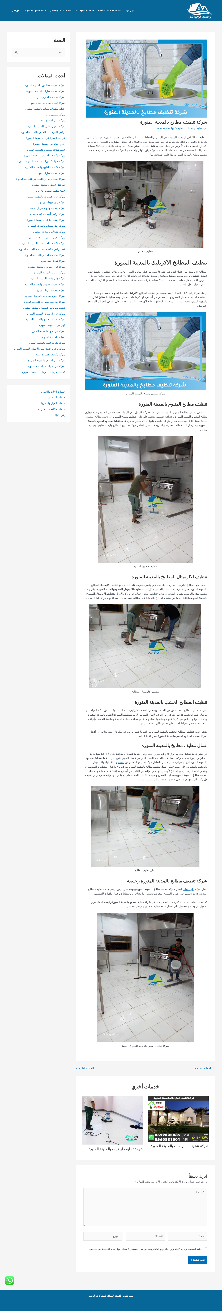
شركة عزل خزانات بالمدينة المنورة (46, 366)
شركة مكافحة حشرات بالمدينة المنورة (44, 301)
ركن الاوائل (188, 889)
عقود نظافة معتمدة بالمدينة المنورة (46, 149)
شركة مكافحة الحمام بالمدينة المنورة (45, 255)
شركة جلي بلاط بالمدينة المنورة (48, 278)
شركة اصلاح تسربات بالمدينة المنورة (45, 296)
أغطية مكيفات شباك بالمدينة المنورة (45, 108)
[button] (77, 11)
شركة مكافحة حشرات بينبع (50, 354)
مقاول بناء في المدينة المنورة (49, 143)
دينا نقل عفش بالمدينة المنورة (48, 184)
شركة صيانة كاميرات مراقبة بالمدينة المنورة (41, 161)
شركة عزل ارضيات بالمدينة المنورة (45, 313)
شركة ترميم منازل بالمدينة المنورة (46, 126)
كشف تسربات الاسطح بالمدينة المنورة (44, 307)
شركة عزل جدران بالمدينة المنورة (46, 266)
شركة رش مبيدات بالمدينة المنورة (46, 225)
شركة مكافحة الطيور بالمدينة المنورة (45, 167)
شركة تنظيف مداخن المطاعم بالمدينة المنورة (40, 178)
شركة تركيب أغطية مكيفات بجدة (47, 214)
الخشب (120, 762)
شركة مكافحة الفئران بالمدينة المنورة (44, 155)
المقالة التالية (85, 1068)
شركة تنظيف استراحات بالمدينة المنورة (180, 1146)
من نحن (16, 10)
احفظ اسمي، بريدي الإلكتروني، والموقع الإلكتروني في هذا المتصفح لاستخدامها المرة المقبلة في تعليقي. (146, 1248)
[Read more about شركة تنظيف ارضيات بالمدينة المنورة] (112, 1119)
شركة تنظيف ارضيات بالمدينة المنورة (115, 1149)
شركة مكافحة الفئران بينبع (50, 97)
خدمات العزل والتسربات (35, 10)
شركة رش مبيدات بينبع (52, 202)
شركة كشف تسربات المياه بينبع (48, 103)
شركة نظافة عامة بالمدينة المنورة (46, 342)
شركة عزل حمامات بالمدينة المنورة (45, 196)
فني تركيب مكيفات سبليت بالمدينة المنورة (42, 249)
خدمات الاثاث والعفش (60, 10)
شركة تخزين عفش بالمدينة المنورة (46, 237)
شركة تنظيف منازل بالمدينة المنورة (45, 91)
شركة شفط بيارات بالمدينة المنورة (46, 220)
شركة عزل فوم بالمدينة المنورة (48, 331)
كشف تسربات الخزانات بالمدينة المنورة (43, 372)
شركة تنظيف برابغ (55, 114)
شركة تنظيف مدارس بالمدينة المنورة (45, 284)
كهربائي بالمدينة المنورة (52, 325)
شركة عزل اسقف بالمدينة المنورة (46, 360)
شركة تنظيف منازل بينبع (52, 173)
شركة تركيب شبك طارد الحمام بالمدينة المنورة (39, 348)
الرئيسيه (130, 10)
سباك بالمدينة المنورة (53, 337)
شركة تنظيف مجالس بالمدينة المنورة (44, 85)
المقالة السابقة (205, 1068)
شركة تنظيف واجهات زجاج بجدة (47, 208)
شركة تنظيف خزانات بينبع (51, 290)
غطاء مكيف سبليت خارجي (50, 190)
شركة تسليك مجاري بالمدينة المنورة (45, 319)
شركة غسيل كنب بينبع (53, 261)
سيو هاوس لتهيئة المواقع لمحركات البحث (111, 1295)
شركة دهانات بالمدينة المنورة (49, 231)
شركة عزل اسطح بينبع (53, 120)
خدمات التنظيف (86, 10)
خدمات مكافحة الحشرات (110, 10)
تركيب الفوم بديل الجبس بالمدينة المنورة (43, 132)
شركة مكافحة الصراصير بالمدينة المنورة (43, 243)
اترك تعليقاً (201, 128)
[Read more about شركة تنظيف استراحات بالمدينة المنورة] (178, 1118)
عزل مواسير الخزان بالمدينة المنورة (45, 138)
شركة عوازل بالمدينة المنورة (49, 272)
